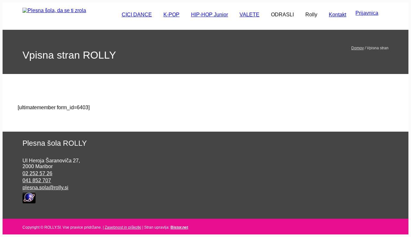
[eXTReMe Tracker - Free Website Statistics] (29, 197)
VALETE (249, 14)
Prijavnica (366, 13)
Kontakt (337, 14)
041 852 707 (36, 180)
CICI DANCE (137, 14)
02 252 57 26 (37, 173)
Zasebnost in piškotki (123, 227)
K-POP (171, 14)
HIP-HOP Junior (209, 14)
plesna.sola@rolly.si (45, 187)
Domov (357, 48)
